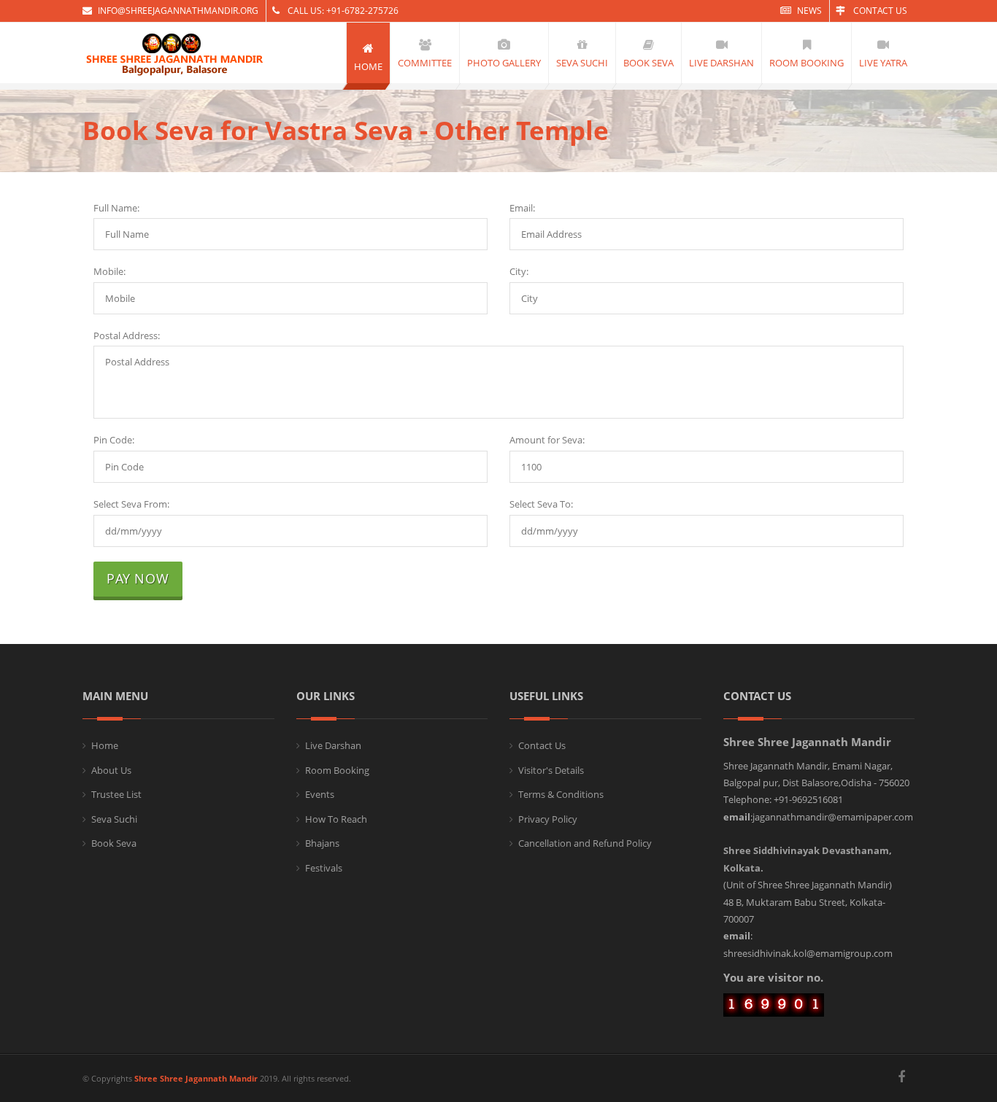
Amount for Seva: (547, 439)
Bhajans (322, 843)
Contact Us (879, 10)
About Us (111, 770)
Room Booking (337, 770)
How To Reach (336, 819)
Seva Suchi (114, 819)
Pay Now (138, 578)
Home (104, 745)
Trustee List (116, 794)
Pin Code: (113, 439)
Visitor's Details (551, 770)
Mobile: (109, 271)
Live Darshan (333, 745)
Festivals (323, 867)
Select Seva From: (131, 504)
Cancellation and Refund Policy (585, 843)
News (809, 10)
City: (518, 271)
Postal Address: (126, 335)
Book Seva (113, 843)
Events (319, 794)
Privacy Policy (547, 819)
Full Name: (116, 207)
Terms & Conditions (561, 794)
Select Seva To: (541, 504)
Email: (522, 207)
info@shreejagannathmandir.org (178, 10)
